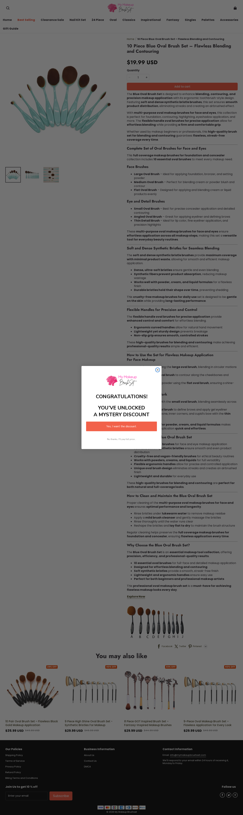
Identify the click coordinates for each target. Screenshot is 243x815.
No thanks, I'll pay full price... (121, 439)
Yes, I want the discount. (121, 426)
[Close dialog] (157, 370)
